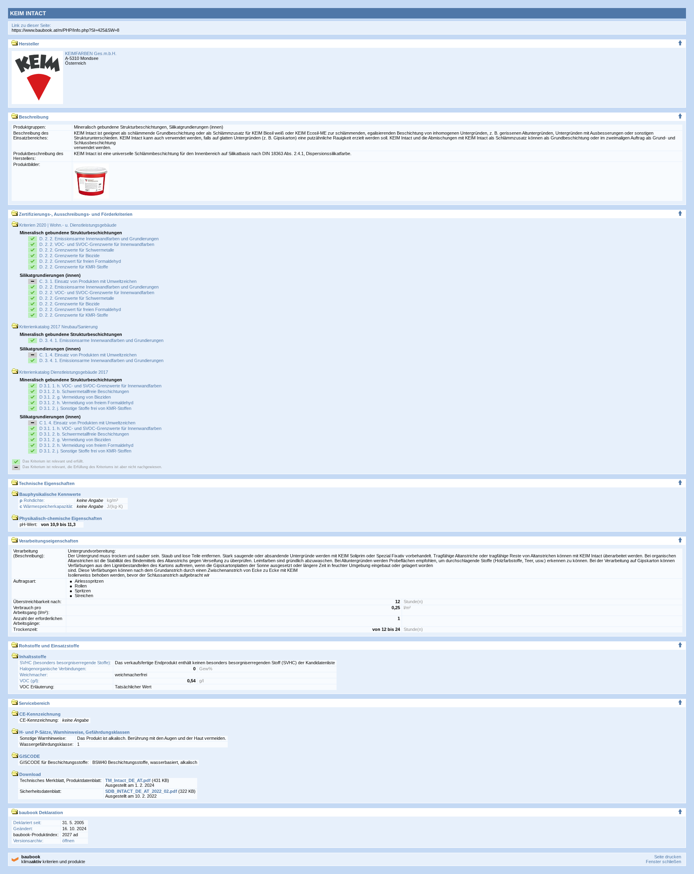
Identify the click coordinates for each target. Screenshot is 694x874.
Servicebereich (34, 703)
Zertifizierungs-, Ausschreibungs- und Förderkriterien (75, 214)
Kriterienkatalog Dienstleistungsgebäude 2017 (63, 372)
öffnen (68, 840)
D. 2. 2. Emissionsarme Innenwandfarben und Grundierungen (99, 238)
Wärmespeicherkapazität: (46, 506)
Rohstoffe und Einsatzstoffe (48, 645)
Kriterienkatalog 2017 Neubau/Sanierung (58, 326)
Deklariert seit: (27, 822)
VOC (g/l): (29, 680)
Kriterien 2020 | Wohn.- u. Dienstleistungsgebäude (67, 225)
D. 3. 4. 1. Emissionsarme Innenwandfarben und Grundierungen (101, 340)
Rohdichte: (32, 500)
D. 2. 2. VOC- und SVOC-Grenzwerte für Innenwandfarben (96, 244)
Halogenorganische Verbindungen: (53, 668)
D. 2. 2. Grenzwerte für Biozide (69, 255)
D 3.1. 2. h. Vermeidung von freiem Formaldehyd (86, 402)
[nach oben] (680, 43)
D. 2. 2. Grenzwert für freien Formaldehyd (80, 261)
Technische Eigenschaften (46, 483)
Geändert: (23, 828)
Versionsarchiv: (28, 840)
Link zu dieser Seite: (31, 25)
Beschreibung (33, 117)
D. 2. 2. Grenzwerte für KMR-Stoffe (73, 266)
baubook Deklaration (40, 812)
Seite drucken (667, 856)
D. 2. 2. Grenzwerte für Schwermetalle (76, 250)
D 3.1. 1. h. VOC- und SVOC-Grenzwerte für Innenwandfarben (100, 385)
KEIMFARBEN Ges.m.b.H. (90, 53)
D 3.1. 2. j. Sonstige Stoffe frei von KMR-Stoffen (85, 408)
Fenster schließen (663, 861)
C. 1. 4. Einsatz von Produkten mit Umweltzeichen (88, 354)
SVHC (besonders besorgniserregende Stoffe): (65, 662)
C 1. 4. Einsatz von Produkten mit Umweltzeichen (87, 422)
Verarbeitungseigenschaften (48, 540)
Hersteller (28, 43)
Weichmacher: (34, 674)
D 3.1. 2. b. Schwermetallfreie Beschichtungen (84, 391)
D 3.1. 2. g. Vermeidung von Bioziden (75, 397)
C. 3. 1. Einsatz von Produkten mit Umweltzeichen (88, 281)
